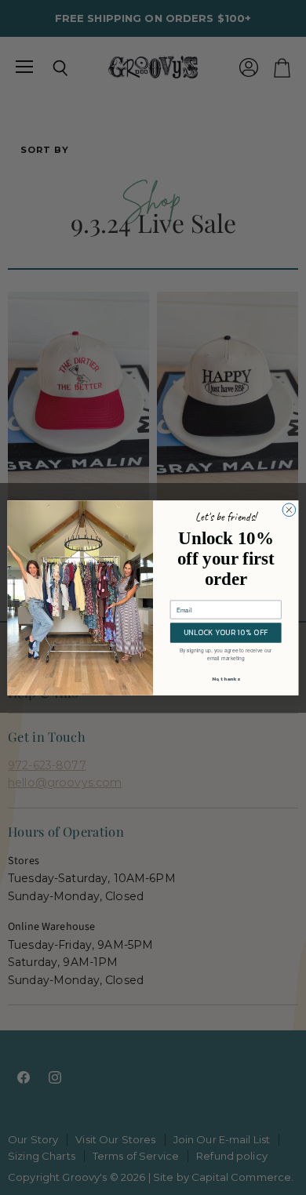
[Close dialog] (289, 509)
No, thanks (226, 679)
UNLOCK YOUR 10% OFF (226, 632)
